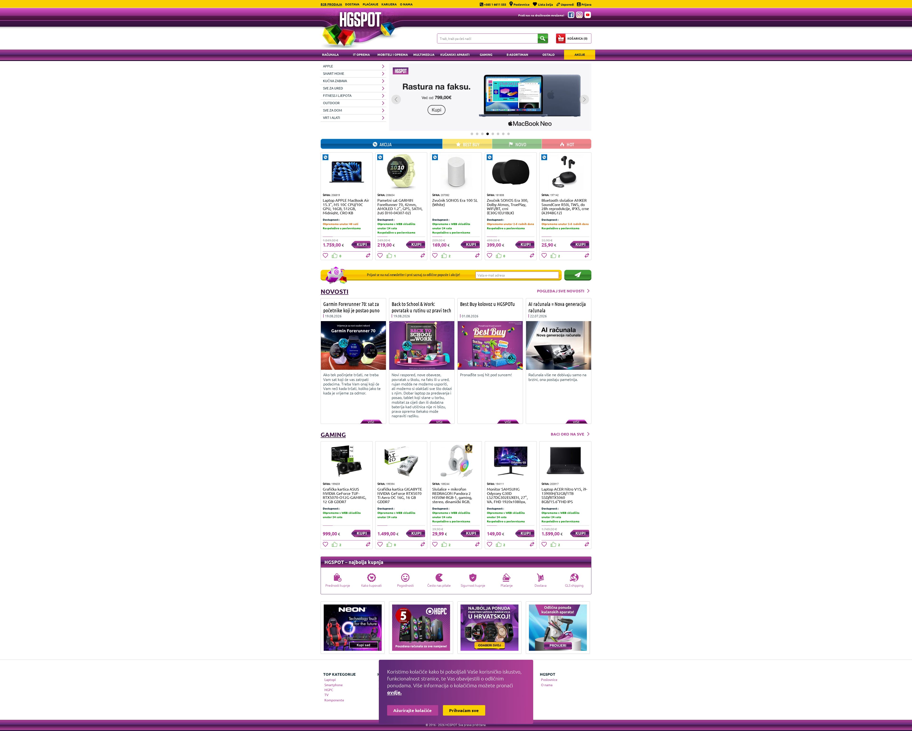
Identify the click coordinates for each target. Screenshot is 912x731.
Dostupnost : (331, 219)
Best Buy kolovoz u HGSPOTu (487, 304)
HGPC (328, 690)
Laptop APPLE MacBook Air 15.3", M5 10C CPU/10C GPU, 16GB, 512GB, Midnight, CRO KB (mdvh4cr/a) (346, 208)
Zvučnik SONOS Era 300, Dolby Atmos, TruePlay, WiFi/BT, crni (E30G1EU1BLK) (507, 206)
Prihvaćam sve (464, 710)
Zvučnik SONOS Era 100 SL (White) (455, 202)
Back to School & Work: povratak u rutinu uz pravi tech (421, 307)
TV (326, 695)
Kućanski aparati (455, 54)
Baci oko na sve (567, 433)
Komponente (334, 700)
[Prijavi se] (577, 274)
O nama (406, 4)
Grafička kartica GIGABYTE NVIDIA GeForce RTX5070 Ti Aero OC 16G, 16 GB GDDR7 (399, 495)
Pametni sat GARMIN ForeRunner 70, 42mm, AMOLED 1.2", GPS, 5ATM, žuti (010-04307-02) (400, 206)
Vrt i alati (331, 117)
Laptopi (330, 679)
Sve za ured (333, 88)
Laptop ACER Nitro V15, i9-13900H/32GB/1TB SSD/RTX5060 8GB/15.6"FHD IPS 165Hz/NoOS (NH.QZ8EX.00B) (564, 499)
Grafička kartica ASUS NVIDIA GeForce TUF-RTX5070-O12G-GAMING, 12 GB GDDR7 (344, 495)
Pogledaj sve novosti (560, 290)
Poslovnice (549, 679)
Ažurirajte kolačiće (412, 710)
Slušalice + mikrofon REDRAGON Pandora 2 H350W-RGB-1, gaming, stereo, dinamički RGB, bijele (452, 497)
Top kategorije (339, 674)
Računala (330, 54)
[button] (471, 133)
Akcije (580, 54)
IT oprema (361, 54)
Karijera (389, 4)
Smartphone (333, 685)
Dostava (352, 4)
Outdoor (331, 103)
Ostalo (548, 54)
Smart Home (333, 73)
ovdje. (394, 692)
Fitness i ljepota (337, 95)
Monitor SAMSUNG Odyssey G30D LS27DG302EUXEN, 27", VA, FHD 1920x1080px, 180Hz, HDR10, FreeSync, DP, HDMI (508, 499)
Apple (328, 66)
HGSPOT (547, 674)
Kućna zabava (335, 81)
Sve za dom (332, 110)
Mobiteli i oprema (392, 54)
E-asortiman (517, 54)
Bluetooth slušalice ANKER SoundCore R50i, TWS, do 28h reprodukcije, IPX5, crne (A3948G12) (565, 206)
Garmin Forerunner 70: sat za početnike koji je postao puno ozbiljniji (351, 310)
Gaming (486, 54)
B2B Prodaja (331, 4)
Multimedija (423, 54)
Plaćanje (370, 4)
